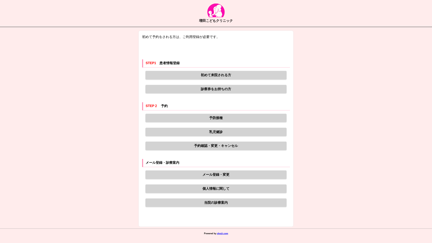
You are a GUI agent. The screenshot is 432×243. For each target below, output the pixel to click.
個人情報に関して (216, 188)
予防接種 (216, 118)
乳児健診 (216, 132)
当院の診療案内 (216, 202)
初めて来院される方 (216, 75)
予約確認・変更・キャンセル (216, 145)
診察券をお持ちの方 (216, 89)
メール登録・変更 (216, 174)
